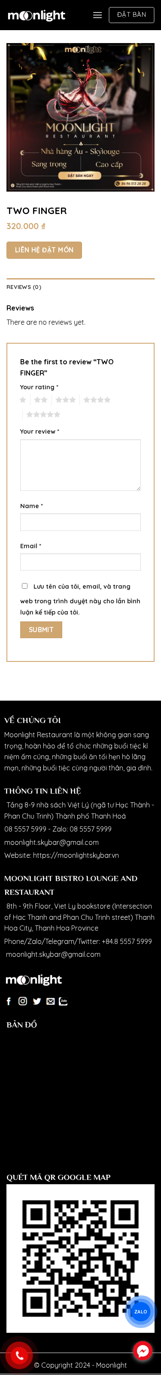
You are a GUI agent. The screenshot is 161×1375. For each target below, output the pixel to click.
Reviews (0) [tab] (23, 286)
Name (31, 506)
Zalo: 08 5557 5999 (82, 829)
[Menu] (97, 14)
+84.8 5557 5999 (127, 941)
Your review (39, 431)
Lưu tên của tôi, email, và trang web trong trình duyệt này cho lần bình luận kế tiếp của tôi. (80, 599)
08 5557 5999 (25, 829)
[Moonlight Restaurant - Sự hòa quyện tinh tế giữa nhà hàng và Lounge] (36, 15)
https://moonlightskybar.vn (76, 855)
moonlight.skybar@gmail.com (51, 842)
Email (30, 546)
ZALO (141, 1311)
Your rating (39, 387)
